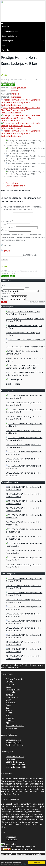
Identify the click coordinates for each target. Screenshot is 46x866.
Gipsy (8, 700)
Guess (8, 705)
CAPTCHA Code (30, 255)
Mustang (10, 718)
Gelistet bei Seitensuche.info (23, 849)
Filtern (4, 302)
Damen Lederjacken (9, 36)
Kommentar (7, 221)
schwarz (15, 90)
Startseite (5, 26)
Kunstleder (16, 97)
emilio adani (11, 692)
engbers (9, 694)
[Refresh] (5, 251)
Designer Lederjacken (15, 745)
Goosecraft (11, 702)
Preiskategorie (7, 41)
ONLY (8, 723)
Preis (3, 285)
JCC (7, 707)
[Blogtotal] (5, 849)
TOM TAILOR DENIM (15, 725)
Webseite (5, 230)
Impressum (11, 837)
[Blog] (9, 844)
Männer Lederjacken (10, 31)
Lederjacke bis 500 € (15, 762)
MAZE (8, 715)
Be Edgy (9, 681)
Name (4, 224)
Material (4, 299)
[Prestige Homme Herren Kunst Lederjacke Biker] (23, 105)
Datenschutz (11, 839)
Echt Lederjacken (13, 740)
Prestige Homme (18, 87)
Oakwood (10, 720)
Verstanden (36, 863)
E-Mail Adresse (8, 227)
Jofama (9, 710)
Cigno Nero (11, 684)
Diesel (8, 687)
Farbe (3, 293)
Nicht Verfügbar (8, 84)
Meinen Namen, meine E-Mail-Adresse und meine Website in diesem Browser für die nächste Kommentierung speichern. (23, 237)
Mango (9, 712)
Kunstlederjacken (13, 742)
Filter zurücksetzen (36, 301)
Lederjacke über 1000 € (16, 767)
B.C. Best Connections (15, 679)
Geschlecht (6, 296)
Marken (4, 291)
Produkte (15, 665)
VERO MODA (11, 728)
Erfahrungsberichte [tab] (15, 185)
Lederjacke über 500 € (15, 764)
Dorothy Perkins (13, 689)
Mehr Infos (23, 864)
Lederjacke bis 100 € (15, 756)
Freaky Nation (12, 697)
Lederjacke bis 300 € (15, 759)
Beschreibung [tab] (12, 183)
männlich (15, 94)
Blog (3, 45)
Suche (6, 50)
